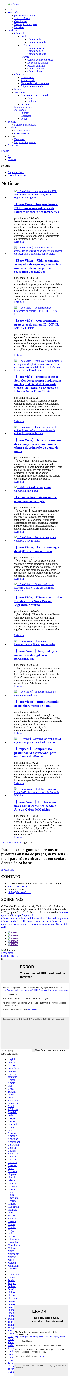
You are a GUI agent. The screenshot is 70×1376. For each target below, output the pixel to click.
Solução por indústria (25, 124)
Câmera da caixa (35, 48)
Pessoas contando (36, 65)
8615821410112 (9, 955)
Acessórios (20, 109)
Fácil (23, 36)
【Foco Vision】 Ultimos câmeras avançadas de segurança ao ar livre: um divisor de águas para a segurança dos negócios (38, 266)
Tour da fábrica (22, 18)
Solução (12, 121)
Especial (25, 56)
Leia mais (19, 241)
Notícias (12, 127)
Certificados (20, 21)
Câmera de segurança (57, 918)
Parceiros (19, 27)
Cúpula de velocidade (32, 86)
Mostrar (18, 89)
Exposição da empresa (25, 24)
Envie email (7, 952)
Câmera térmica (35, 71)
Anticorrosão (27, 77)
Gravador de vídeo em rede (35, 95)
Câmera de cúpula (36, 42)
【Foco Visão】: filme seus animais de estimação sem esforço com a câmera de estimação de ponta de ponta (37, 445)
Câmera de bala (35, 39)
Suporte (25, 112)
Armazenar (20, 92)
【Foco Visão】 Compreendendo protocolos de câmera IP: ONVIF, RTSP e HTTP (36, 324)
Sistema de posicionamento (35, 83)
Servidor (25, 104)
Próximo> (13, 842)
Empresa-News (22, 130)
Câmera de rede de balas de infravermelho (22, 918)
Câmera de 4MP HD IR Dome (17, 921)
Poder (24, 118)
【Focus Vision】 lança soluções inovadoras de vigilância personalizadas (35, 654)
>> (19, 842)
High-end (26, 45)
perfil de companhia (24, 15)
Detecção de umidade (38, 62)
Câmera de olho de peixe (40, 59)
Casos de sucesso (23, 133)
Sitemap (15, 915)
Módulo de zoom (23, 107)
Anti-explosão (28, 80)
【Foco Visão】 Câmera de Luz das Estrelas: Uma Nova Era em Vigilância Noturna (38, 601)
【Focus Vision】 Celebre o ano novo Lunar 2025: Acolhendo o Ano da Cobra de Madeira (35, 805)
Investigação (7, 869)
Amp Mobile (28, 915)
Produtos (12, 30)
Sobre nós (13, 12)
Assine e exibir (41, 921)
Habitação (26, 115)
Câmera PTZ (21, 74)
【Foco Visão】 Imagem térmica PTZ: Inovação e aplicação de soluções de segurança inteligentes (36, 208)
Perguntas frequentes (25, 142)
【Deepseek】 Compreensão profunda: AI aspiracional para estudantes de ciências (35, 752)
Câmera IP (19, 33)
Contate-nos (14, 145)
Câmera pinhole (35, 68)
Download (19, 139)
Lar (9, 9)
